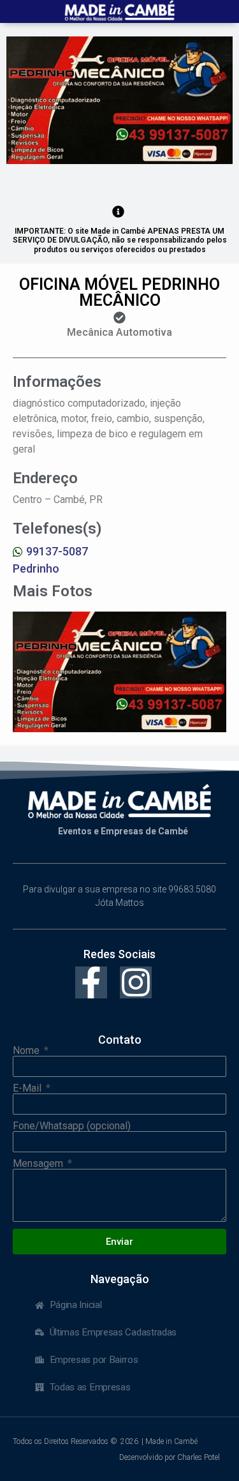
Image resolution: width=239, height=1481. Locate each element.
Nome (27, 1051)
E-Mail (28, 1088)
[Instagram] (136, 982)
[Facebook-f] (91, 982)
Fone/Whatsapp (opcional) (72, 1126)
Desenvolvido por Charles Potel (169, 1457)
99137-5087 (57, 551)
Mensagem (39, 1164)
